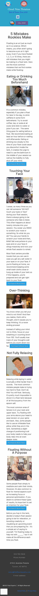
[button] (17, 17)
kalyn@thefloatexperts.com (19, 572)
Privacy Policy (32, 591)
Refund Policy (21, 591)
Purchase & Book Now (16, 164)
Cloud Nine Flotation (19, 9)
